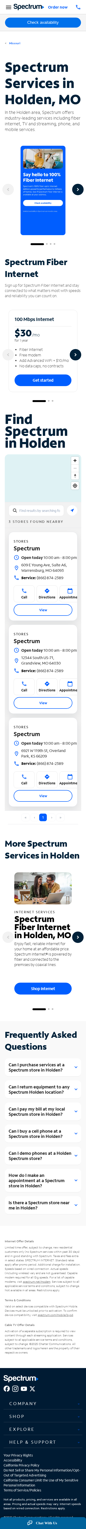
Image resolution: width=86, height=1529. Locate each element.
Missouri (14, 43)
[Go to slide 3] (51, 244)
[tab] (43, 1403)
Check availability (43, 22)
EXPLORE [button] (22, 1429)
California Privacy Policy (21, 1465)
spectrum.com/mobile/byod (55, 1315)
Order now (58, 7)
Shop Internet (43, 988)
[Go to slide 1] (37, 244)
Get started (43, 380)
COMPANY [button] (23, 1403)
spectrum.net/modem (36, 1281)
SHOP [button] (17, 1416)
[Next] (78, 189)
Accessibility (13, 1460)
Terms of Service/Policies (22, 1490)
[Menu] (8, 7)
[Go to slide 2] (47, 244)
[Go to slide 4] (54, 244)
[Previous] (8, 189)
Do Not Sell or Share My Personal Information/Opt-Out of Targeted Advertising (42, 1472)
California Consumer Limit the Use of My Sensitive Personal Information (41, 1482)
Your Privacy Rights (18, 1455)
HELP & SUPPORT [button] (33, 1442)
